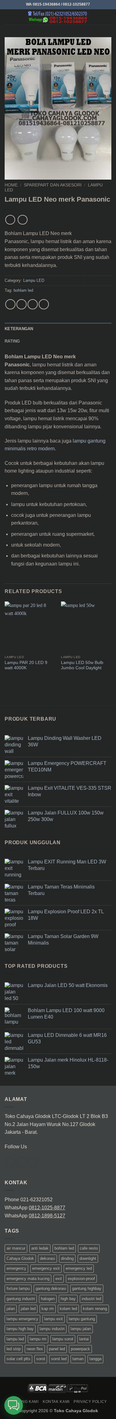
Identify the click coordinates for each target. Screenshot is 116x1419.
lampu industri (52, 1328)
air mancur (15, 1248)
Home (11, 185)
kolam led (68, 1309)
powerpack (80, 1349)
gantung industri (20, 1298)
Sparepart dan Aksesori (53, 185)
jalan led (28, 1309)
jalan (10, 1309)
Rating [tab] (12, 341)
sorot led (59, 1359)
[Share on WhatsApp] (10, 304)
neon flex (35, 1349)
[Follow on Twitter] (21, 1162)
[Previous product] (22, 220)
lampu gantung (82, 1318)
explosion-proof (81, 1278)
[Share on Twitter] (33, 304)
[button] (8, 16)
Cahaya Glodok (20, 1258)
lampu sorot (62, 1339)
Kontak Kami (56, 1401)
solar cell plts (18, 1359)
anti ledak (40, 1248)
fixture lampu (18, 1288)
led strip (13, 1349)
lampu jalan (81, 1328)
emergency (16, 1268)
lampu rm (38, 1339)
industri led (91, 1298)
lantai (84, 1339)
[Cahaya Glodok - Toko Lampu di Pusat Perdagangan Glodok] (58, 17)
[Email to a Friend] (44, 304)
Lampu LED (33, 280)
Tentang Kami (23, 1401)
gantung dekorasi (51, 1288)
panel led (57, 1349)
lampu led (15, 1339)
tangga (95, 1359)
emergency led (79, 1268)
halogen (48, 1298)
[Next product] (10, 220)
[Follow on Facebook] (10, 1162)
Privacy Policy (90, 1401)
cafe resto (89, 1248)
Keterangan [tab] (19, 328)
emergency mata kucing (27, 1278)
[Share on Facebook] (21, 304)
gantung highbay (86, 1288)
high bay (68, 1298)
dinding (67, 1258)
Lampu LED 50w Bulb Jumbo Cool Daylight (82, 665)
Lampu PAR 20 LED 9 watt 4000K (26, 665)
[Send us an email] (33, 1162)
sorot (40, 1359)
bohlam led (23, 290)
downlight (87, 1258)
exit (58, 1278)
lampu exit (53, 1318)
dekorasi (47, 1258)
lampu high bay (20, 1328)
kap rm (47, 1309)
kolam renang (95, 1309)
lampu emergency (22, 1318)
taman (78, 1359)
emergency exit (46, 1268)
